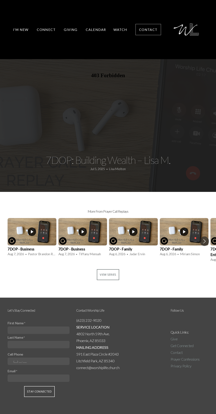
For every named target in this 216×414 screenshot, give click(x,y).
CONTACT (148, 30)
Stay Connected (39, 391)
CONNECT (46, 30)
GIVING (71, 30)
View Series (108, 275)
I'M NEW (21, 30)
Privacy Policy (181, 366)
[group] (32, 238)
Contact (177, 352)
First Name (16, 323)
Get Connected (182, 345)
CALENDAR (96, 30)
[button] (204, 241)
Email (12, 371)
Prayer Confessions (185, 359)
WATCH (120, 30)
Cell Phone (15, 354)
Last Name (15, 337)
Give (174, 339)
